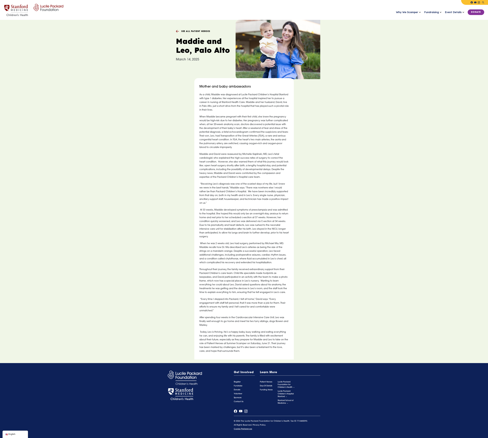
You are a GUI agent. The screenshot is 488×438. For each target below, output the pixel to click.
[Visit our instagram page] (479, 2)
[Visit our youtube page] (475, 2)
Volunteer (238, 394)
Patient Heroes (266, 382)
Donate (476, 12)
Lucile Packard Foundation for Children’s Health (285, 384)
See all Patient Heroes (195, 31)
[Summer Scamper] (33, 10)
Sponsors (237, 398)
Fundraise (238, 386)
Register (237, 382)
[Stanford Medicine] (180, 394)
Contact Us (238, 402)
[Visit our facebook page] (472, 2)
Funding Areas (266, 390)
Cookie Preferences (243, 429)
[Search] (483, 2)
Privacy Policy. (259, 425)
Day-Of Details (266, 386)
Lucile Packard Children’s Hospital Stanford (286, 394)
